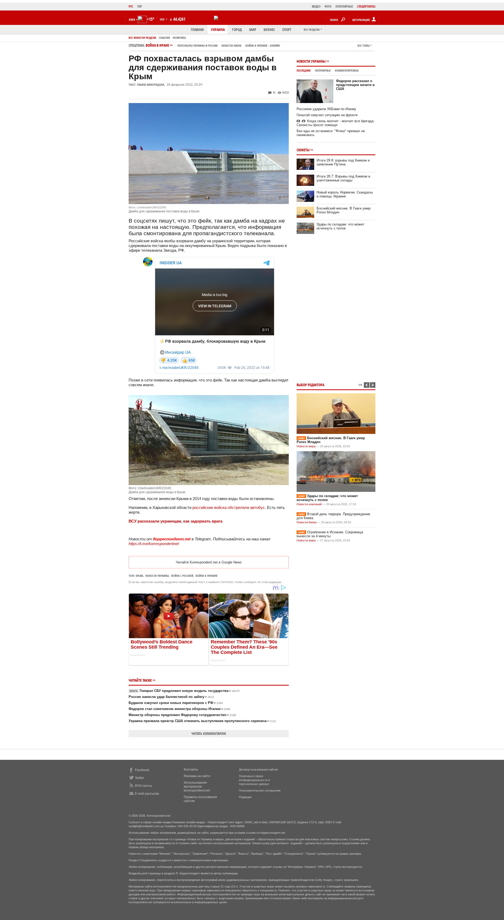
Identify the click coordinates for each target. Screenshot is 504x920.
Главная (197, 29)
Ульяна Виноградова (150, 85)
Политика (179, 38)
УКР (139, 6)
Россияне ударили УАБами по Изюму (326, 109)
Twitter (139, 778)
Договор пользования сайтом (258, 769)
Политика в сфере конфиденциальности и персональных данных (254, 780)
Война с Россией (182, 576)
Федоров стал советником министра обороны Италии (179, 709)
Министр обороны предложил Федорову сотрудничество (182, 715)
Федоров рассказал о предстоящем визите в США (355, 85)
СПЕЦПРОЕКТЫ (366, 6)
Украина (218, 29)
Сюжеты (303, 149)
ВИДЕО (316, 6)
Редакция (245, 797)
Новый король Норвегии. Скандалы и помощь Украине (345, 194)
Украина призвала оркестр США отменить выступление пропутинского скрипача (202, 721)
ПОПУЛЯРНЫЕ (344, 6)
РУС (131, 6)
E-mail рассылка (147, 793)
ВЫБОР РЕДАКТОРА (310, 384)
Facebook (142, 770)
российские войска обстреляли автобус (228, 507)
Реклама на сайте (197, 776)
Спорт (286, 29)
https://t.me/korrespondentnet (154, 543)
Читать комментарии (208, 733)
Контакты (191, 769)
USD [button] (162, 19)
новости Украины (157, 576)
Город (237, 29)
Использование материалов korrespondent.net (197, 786)
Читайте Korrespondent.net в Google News (209, 562)
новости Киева (232, 45)
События (164, 38)
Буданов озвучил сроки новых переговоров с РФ (176, 703)
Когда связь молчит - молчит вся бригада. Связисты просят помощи (336, 123)
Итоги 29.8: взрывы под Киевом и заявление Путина (343, 162)
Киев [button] (132, 19)
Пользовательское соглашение (260, 790)
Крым (139, 576)
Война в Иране (213, 45)
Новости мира (306, 446)
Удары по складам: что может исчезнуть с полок (340, 226)
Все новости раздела (142, 38)
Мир (252, 29)
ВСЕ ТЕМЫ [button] (364, 45)
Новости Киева (307, 522)
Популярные (323, 70)
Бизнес (269, 29)
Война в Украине (207, 576)
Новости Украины (311, 61)
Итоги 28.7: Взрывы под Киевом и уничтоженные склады (343, 178)
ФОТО (328, 6)
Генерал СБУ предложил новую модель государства (185, 691)
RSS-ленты (143, 786)
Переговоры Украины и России (197, 45)
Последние (304, 70)
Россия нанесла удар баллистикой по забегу (171, 697)
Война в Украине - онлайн (262, 45)
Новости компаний (309, 504)
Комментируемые (347, 70)
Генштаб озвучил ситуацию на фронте (327, 115)
